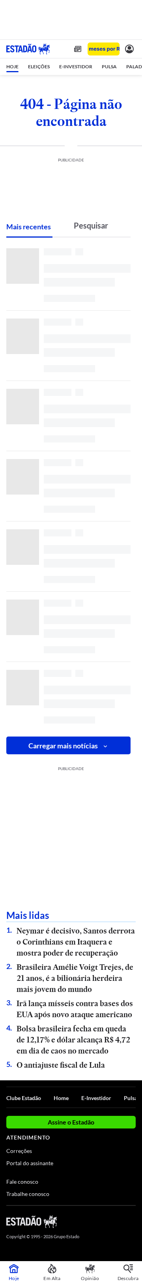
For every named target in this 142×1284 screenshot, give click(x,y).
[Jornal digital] (77, 49)
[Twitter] (103, 1221)
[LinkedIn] (132, 1221)
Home (61, 1098)
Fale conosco (22, 1181)
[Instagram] (118, 1221)
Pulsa (130, 1098)
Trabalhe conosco (27, 1193)
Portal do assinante (29, 1163)
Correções (19, 1150)
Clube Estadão (23, 1098)
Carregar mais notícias (63, 745)
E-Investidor (96, 1098)
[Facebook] (89, 1221)
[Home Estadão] (28, 49)
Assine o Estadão (71, 1122)
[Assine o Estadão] (103, 49)
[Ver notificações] (129, 49)
